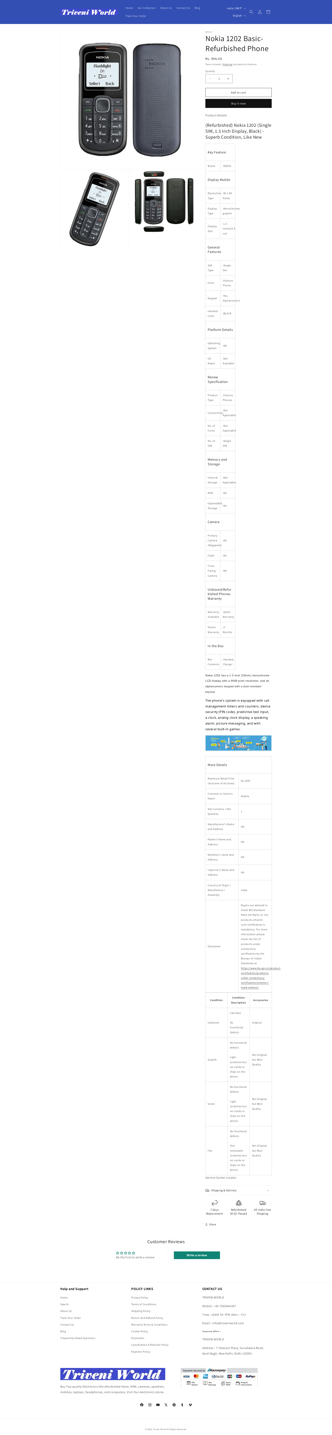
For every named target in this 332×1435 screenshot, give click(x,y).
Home (64, 1297)
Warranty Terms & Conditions (149, 1324)
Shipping (227, 64)
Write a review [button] (197, 1255)
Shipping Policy (140, 1311)
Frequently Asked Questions (77, 1338)
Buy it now (238, 103)
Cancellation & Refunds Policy (149, 1345)
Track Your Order (70, 1318)
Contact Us (67, 1324)
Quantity (210, 71)
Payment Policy (140, 1351)
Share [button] (212, 1224)
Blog (63, 1331)
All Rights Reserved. (177, 1429)
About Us (66, 1311)
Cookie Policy (139, 1331)
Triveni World (159, 1429)
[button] (251, 12)
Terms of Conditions (143, 1304)
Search (64, 1304)
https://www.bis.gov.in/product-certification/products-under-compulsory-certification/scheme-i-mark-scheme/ (261, 977)
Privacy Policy (139, 1297)
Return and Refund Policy (147, 1318)
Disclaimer (137, 1338)
